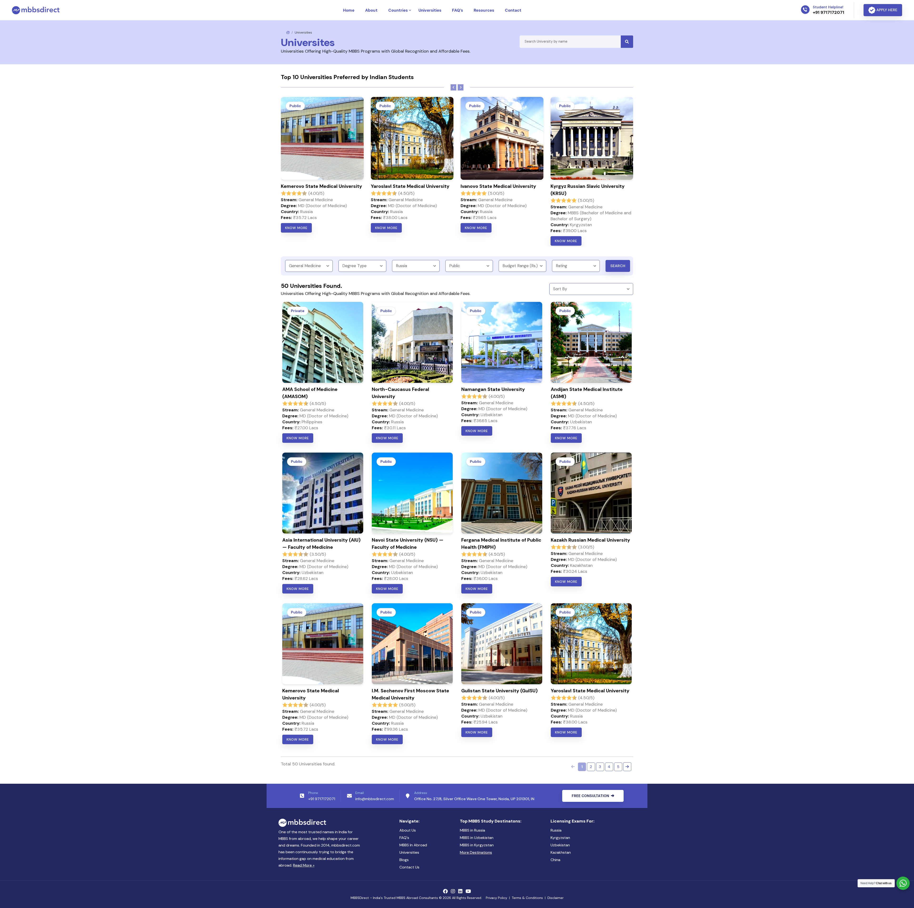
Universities (429, 10)
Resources (484, 10)
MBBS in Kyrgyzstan (477, 845)
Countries (398, 10)
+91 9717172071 (321, 798)
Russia (556, 830)
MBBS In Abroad (413, 845)
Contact (513, 10)
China (555, 859)
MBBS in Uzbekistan (476, 837)
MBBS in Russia (472, 830)
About (371, 10)
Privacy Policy (496, 898)
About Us (407, 830)
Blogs (404, 859)
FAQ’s (457, 10)
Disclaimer (555, 898)
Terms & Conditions (527, 898)
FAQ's (404, 837)
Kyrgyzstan (560, 837)
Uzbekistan (560, 845)
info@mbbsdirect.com (374, 798)
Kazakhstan (561, 852)
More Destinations (476, 852)
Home (348, 10)
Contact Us (409, 867)
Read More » (303, 865)
